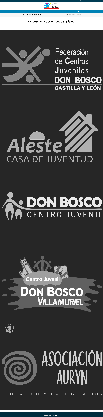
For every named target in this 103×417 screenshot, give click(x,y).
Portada (67, 14)
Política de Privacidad (55, 415)
